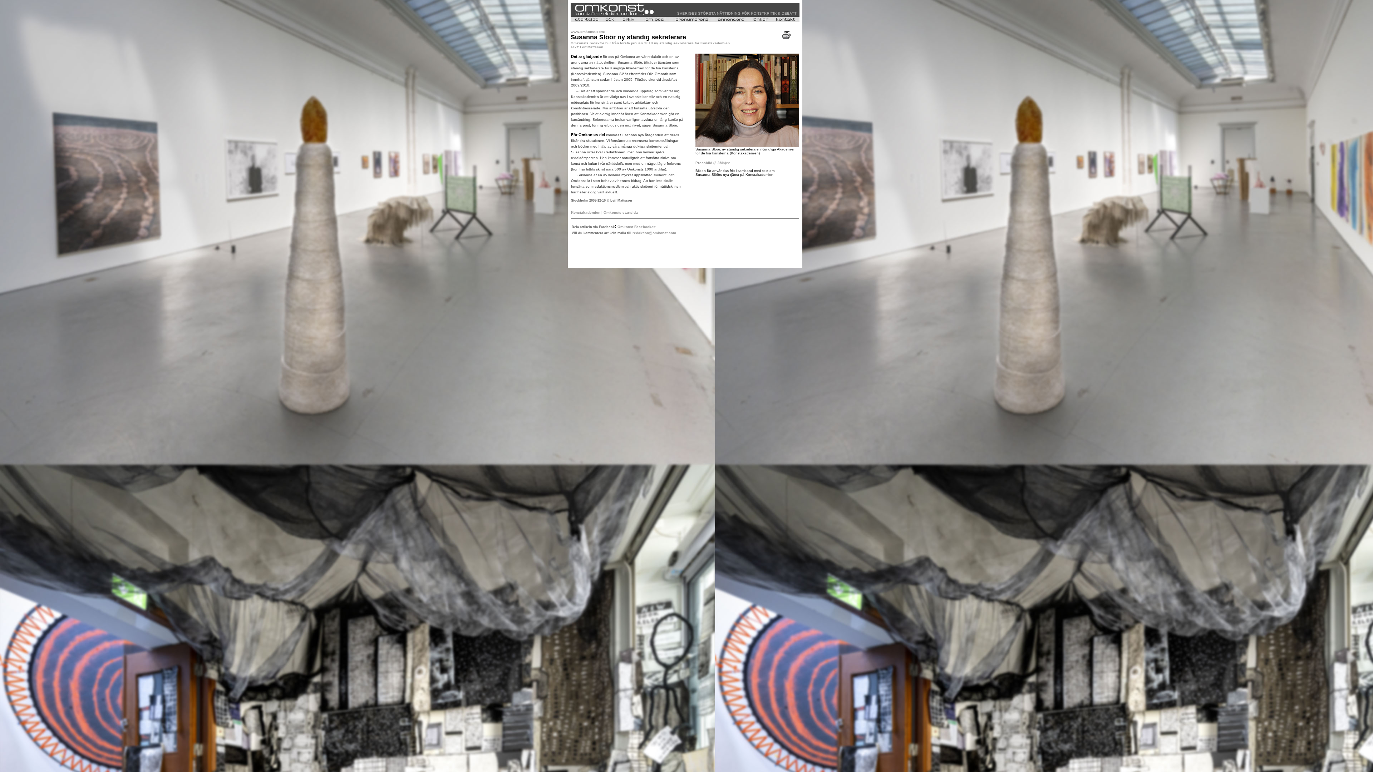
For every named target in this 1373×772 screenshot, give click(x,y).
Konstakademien (585, 212)
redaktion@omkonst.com (654, 233)
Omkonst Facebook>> (636, 227)
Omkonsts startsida (621, 212)
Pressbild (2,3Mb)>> (712, 163)
